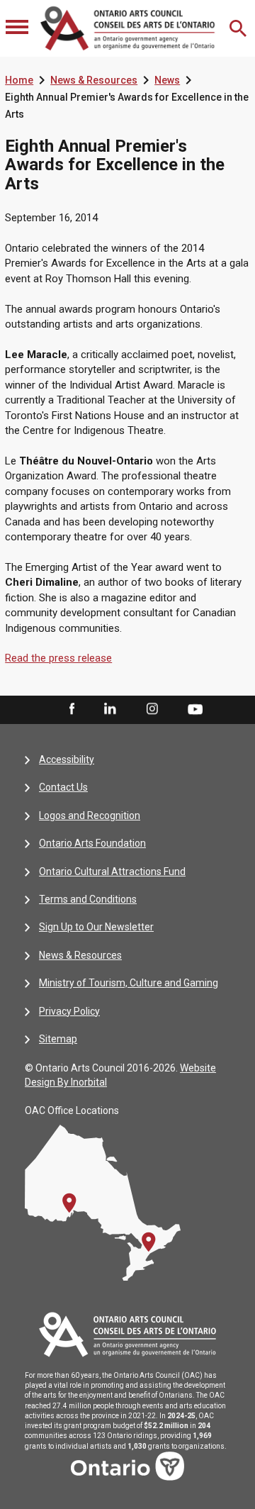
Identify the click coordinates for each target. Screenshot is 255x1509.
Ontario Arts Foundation (92, 843)
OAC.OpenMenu (18, 28)
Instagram (152, 709)
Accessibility (66, 759)
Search (239, 28)
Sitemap (58, 1039)
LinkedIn (110, 709)
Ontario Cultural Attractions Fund (112, 871)
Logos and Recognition (89, 815)
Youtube (195, 708)
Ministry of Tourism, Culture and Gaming (128, 983)
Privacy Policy (69, 1011)
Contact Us (63, 787)
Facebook (70, 709)
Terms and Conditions (88, 899)
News (167, 80)
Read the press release (58, 658)
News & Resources (93, 80)
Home (19, 80)
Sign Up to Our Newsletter (96, 926)
